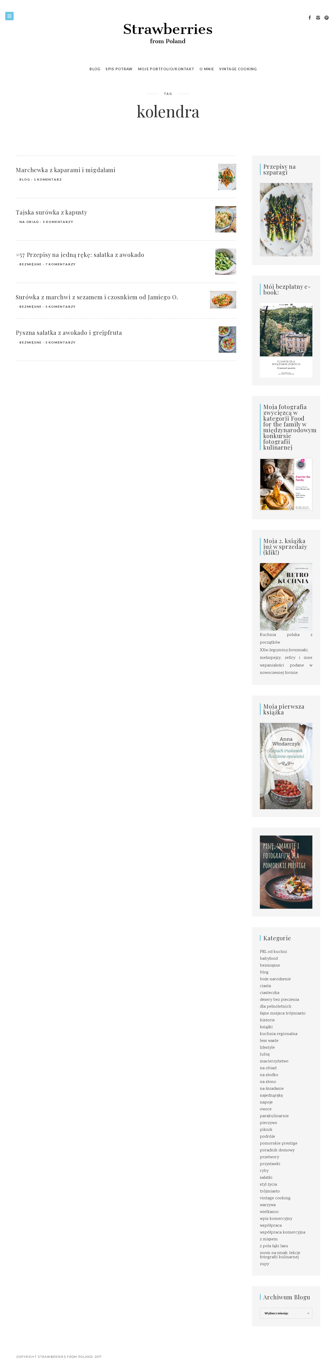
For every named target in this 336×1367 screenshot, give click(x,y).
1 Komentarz (48, 179)
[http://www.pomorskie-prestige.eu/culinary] (286, 872)
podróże (267, 1137)
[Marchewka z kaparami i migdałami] (227, 177)
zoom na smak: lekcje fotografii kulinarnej (280, 1255)
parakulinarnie (274, 1116)
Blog (95, 69)
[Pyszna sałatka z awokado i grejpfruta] (227, 340)
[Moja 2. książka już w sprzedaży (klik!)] (286, 597)
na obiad (29, 222)
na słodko (269, 1075)
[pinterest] (326, 18)
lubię (265, 1055)
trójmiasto (270, 1192)
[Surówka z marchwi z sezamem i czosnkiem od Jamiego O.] (223, 300)
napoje (266, 1103)
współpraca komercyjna (282, 1233)
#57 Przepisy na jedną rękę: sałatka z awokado (80, 255)
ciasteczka (269, 993)
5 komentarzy (58, 222)
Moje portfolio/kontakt (166, 69)
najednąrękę (271, 1096)
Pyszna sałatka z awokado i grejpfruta (69, 332)
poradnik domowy (277, 1150)
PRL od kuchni (273, 952)
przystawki (270, 1164)
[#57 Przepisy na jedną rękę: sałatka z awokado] (225, 262)
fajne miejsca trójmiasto (283, 1014)
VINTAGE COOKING (238, 69)
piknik (266, 1130)
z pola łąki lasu (274, 1246)
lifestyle (267, 1048)
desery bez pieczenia (279, 1000)
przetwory (269, 1157)
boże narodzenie (275, 979)
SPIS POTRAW (119, 69)
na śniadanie (272, 1089)
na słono (268, 1082)
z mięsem (269, 1239)
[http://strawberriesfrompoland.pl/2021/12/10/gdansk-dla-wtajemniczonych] (286, 340)
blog (24, 179)
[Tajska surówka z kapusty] (225, 219)
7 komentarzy (60, 264)
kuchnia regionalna (278, 1034)
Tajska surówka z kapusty (51, 212)
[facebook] (310, 18)
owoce (266, 1109)
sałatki (266, 1178)
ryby (264, 1171)
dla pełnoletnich (275, 1007)
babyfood (269, 959)
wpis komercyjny (276, 1219)
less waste (269, 1041)
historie (267, 1020)
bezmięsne (30, 264)
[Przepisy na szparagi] (286, 220)
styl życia (268, 1185)
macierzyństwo (274, 1061)
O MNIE (207, 69)
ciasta (265, 986)
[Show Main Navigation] (9, 16)
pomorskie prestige (278, 1144)
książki (266, 1027)
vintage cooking (275, 1198)
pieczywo (268, 1123)
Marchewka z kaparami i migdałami (66, 170)
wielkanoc (269, 1212)
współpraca (271, 1226)
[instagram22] (318, 18)
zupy (264, 1264)
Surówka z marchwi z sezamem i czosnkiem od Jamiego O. (97, 297)
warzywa (268, 1205)
